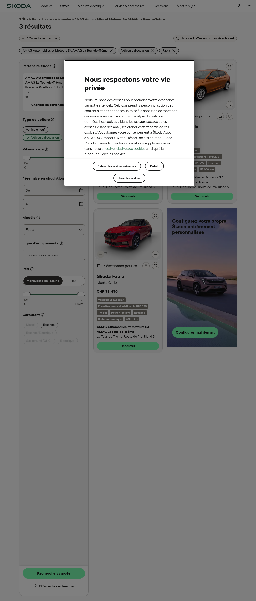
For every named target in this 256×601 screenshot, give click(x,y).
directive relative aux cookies (123, 148)
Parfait (154, 165)
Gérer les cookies (129, 177)
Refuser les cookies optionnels (117, 165)
